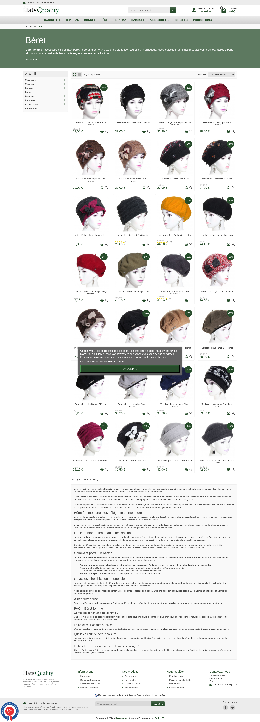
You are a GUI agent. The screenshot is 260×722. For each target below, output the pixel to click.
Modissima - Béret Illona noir (132, 460)
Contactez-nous (176, 687)
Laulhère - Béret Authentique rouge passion (90, 292)
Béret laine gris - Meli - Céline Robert (175, 460)
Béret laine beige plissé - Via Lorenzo (132, 179)
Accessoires (31, 104)
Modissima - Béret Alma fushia (175, 178)
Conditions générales (90, 683)
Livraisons (85, 676)
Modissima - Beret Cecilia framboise (90, 460)
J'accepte (130, 368)
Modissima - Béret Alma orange (217, 178)
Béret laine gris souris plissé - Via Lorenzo (175, 123)
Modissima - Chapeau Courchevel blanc (217, 405)
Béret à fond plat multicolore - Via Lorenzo (90, 123)
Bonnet (29, 88)
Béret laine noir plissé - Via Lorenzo (133, 122)
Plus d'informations (89, 361)
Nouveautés (130, 680)
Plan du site (174, 683)
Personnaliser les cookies (112, 361)
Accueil (30, 74)
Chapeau (29, 84)
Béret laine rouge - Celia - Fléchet (217, 291)
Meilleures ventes (133, 683)
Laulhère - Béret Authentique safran (175, 235)
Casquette (30, 80)
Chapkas (29, 96)
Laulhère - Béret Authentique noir (217, 235)
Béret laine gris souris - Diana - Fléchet (132, 405)
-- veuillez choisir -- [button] (219, 74)
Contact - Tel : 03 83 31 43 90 (41, 2)
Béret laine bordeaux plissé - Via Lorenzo (217, 123)
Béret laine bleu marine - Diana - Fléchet (174, 405)
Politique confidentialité (180, 680)
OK (172, 10)
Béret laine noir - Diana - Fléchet (90, 404)
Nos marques (131, 687)
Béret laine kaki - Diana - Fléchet (217, 348)
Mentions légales (177, 676)
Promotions (31, 108)
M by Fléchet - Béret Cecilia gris (133, 235)
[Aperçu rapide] (106, 131)
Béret (28, 92)
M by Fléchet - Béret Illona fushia (90, 235)
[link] (225, 707)
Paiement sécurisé (89, 687)
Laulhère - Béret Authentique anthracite (175, 292)
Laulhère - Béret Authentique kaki (133, 291)
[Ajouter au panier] (102, 131)
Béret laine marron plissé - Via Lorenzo (90, 179)
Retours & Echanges (90, 680)
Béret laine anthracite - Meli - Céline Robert (217, 461)
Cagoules (30, 100)
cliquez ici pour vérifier (155, 695)
